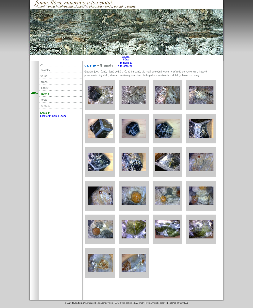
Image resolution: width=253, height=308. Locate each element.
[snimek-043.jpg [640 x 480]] (134, 128)
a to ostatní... (126, 65)
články (44, 87)
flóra (126, 59)
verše (44, 75)
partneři (153, 303)
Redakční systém (104, 303)
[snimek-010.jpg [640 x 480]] (167, 95)
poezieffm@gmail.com (53, 115)
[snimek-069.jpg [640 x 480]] (167, 196)
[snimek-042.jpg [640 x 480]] (100, 128)
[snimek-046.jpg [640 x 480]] (100, 162)
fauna (125, 56)
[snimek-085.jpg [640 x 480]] (134, 263)
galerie (45, 93)
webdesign (127, 303)
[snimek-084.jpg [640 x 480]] (100, 263)
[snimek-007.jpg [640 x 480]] (134, 95)
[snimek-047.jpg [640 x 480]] (134, 162)
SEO (117, 303)
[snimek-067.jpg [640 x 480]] (134, 196)
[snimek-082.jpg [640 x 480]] (167, 229)
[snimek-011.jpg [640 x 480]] (201, 95)
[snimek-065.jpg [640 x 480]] (100, 196)
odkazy (161, 303)
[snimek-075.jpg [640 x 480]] (134, 229)
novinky (45, 70)
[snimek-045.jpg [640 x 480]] (201, 128)
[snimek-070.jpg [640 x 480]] (201, 196)
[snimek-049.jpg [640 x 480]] (167, 162)
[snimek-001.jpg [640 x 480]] (100, 95)
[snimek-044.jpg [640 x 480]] (167, 128)
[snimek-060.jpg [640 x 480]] (201, 162)
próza (44, 81)
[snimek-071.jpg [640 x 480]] (100, 229)
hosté (44, 99)
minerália (126, 62)
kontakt (45, 105)
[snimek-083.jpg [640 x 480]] (201, 229)
